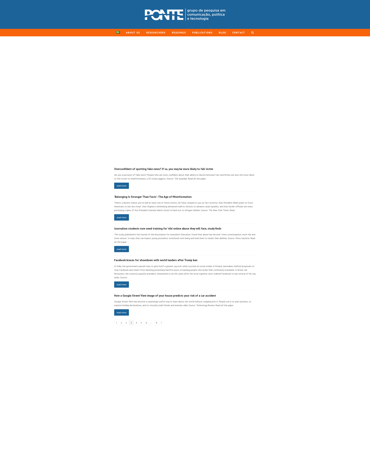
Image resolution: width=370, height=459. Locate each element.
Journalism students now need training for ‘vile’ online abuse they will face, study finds (167, 228)
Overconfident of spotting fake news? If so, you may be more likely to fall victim (163, 169)
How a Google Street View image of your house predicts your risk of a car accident (165, 295)
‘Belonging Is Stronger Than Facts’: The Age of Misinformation (153, 196)
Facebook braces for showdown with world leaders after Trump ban (155, 260)
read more (121, 185)
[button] (253, 32)
